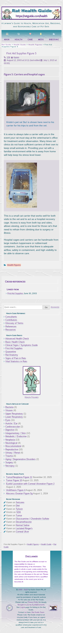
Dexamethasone (24, 522)
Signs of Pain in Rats (15, 358)
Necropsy (10, 466)
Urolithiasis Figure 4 (15, 490)
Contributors (11, 320)
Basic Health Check (15, 342)
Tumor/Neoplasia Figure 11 (19, 477)
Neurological (11, 443)
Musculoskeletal (13, 446)
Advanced (55, 307)
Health (18, 39)
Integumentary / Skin (15, 433)
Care (30, 39)
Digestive (9, 430)
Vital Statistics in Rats (16, 361)
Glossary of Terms (14, 323)
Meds (41, 39)
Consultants (11, 316)
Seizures (20, 502)
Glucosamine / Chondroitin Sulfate (32, 518)
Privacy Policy (33, 602)
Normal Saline (22, 525)
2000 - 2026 (23, 589)
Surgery (9, 462)
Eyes (7, 420)
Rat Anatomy (11, 355)
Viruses (9, 410)
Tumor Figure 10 (14, 480)
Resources (10, 329)
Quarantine (10, 351)
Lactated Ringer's (24, 528)
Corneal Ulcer (22, 531)
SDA (18, 512)
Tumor (19, 515)
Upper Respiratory (14, 413)
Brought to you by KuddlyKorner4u (31, 605)
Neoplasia (10, 439)
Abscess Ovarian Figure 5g (19, 493)
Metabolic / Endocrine (16, 436)
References (10, 326)
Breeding (54, 39)
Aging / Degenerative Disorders (20, 459)
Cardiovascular (12, 426)
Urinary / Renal (12, 452)
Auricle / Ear (11, 423)
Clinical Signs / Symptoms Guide (21, 345)
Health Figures (14, 265)
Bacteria (9, 407)
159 (8, 57)
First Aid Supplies (15, 293)
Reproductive (11, 449)
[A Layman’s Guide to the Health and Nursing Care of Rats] (31, 19)
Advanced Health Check (17, 338)
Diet (18, 505)
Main (7, 39)
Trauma (9, 456)
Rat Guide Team (38, 612)
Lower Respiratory (14, 417)
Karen (16, 57)
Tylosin (19, 509)
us (26, 612)
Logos (22, 607)
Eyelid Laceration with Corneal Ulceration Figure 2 (30, 483)
